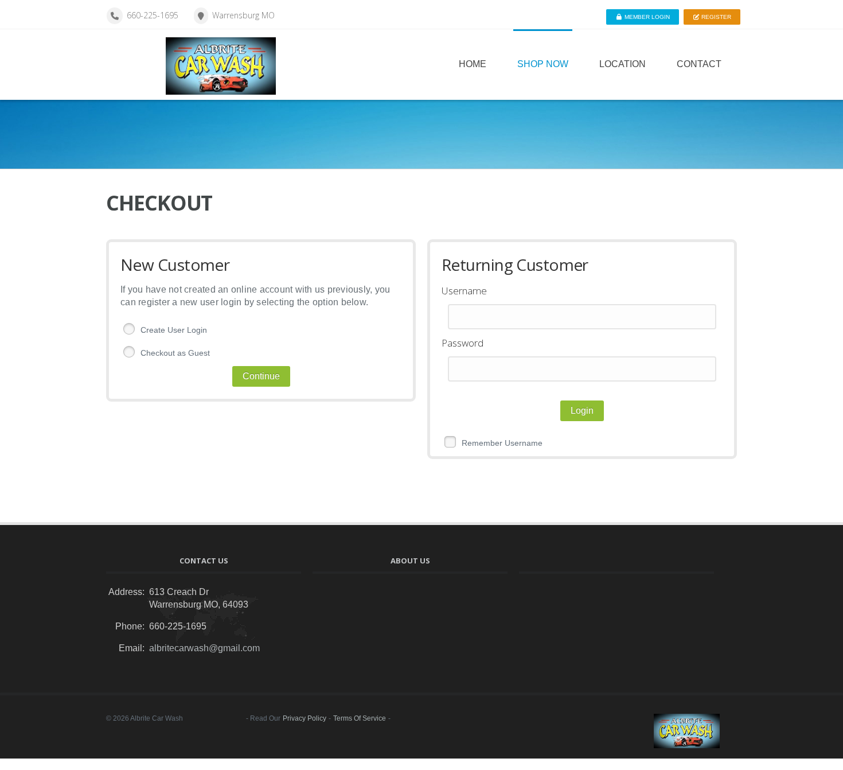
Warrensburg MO (243, 15)
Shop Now (542, 64)
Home (472, 64)
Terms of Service (359, 718)
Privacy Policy (304, 718)
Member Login (646, 17)
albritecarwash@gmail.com (204, 648)
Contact (699, 64)
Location (622, 64)
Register (715, 17)
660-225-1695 (152, 15)
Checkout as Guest (175, 352)
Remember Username (502, 443)
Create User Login (173, 330)
